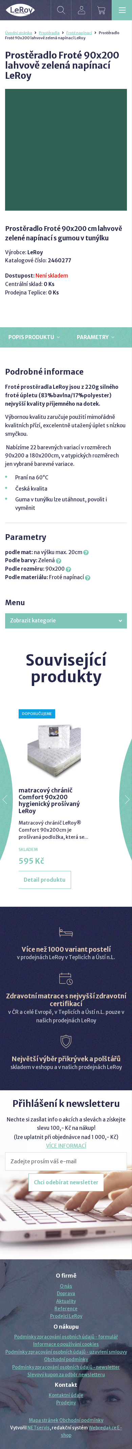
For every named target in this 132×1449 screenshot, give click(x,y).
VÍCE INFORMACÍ (66, 1146)
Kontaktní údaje (66, 1395)
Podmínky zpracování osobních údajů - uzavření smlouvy (66, 1352)
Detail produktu (45, 880)
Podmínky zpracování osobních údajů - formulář (66, 1337)
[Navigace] (122, 10)
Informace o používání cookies (66, 1344)
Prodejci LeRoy (66, 1316)
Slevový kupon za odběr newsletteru (66, 1375)
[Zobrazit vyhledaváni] (61, 10)
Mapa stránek (44, 1420)
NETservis (38, 1428)
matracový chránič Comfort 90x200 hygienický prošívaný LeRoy (49, 801)
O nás (66, 1286)
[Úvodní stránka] (20, 10)
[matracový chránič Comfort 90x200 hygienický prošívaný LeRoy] (54, 744)
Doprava (66, 1294)
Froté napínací (79, 32)
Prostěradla (49, 32)
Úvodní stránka (18, 32)
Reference (66, 1309)
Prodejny (66, 1403)
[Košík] (101, 10)
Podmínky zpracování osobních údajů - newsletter (66, 1367)
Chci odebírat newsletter (66, 1182)
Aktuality (66, 1301)
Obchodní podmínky (66, 1359)
